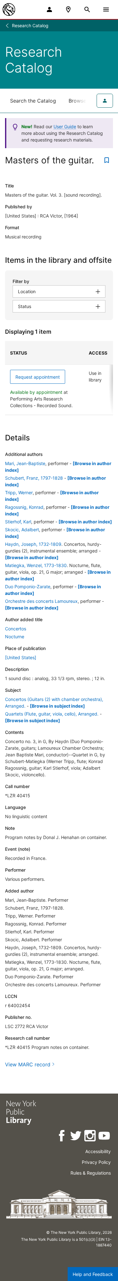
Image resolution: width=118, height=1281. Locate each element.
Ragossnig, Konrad (24, 507)
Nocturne (14, 636)
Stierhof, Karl (18, 521)
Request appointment (37, 377)
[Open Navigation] (106, 9)
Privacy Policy (96, 1162)
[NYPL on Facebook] (62, 1137)
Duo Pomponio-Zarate (27, 586)
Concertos (15, 628)
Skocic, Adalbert (22, 529)
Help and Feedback (93, 1274)
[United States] (20, 657)
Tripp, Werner (19, 492)
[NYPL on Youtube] (104, 1137)
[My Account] (49, 9)
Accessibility (98, 1151)
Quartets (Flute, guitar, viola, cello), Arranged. (51, 713)
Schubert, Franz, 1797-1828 (34, 478)
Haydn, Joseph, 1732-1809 (33, 544)
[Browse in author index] (85, 521)
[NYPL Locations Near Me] (68, 9)
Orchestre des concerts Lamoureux (41, 601)
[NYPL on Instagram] (90, 1137)
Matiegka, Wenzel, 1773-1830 (36, 565)
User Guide (64, 126)
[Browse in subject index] (57, 706)
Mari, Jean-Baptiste (25, 463)
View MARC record (27, 1064)
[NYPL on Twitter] (76, 1137)
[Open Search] (87, 9)
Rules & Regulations (90, 1173)
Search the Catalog (33, 101)
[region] (59, 378)
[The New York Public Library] (9, 9)
